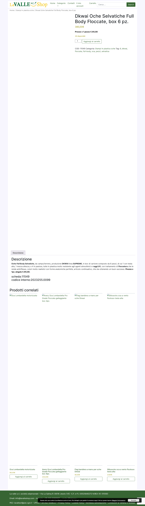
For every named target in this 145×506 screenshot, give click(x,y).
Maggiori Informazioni (118, 500)
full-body (87, 51)
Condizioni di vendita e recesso (121, 503)
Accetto (133, 500)
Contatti (71, 3)
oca (93, 51)
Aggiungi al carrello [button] (23, 477)
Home (52, 3)
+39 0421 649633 (48, 503)
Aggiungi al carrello (91, 41)
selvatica (105, 51)
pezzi (98, 51)
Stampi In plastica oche (25, 10)
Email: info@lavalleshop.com (22, 498)
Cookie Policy (78, 503)
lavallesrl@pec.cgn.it (23, 503)
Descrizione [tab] (18, 253)
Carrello (92, 3)
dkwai (124, 48)
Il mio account (79, 4)
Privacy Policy (64, 503)
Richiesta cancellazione (96, 503)
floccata (78, 51)
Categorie (61, 3)
